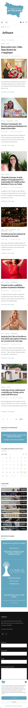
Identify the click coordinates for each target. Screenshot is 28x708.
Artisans (3, 43)
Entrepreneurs (14, 282)
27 (21, 472)
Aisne (2, 174)
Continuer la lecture (6, 92)
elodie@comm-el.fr (15, 583)
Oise (8, 43)
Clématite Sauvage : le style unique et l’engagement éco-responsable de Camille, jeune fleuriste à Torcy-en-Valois (13, 180)
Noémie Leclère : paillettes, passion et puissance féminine (13, 286)
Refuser (14, 702)
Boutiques (13, 229)
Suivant (20, 419)
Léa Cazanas (5, 131)
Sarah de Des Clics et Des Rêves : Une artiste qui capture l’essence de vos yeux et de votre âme (14, 338)
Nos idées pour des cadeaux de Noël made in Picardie (13, 235)
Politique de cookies (8, 705)
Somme (16, 121)
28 (25, 472)
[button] (26, 682)
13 (21, 465)
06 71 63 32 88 (14, 581)
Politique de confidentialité (17, 705)
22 (17, 419)
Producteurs (10, 121)
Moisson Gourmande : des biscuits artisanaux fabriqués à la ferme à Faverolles (14, 126)
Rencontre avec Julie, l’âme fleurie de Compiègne (11, 50)
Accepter (14, 698)
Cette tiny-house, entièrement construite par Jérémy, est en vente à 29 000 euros (13, 392)
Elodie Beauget (6, 56)
